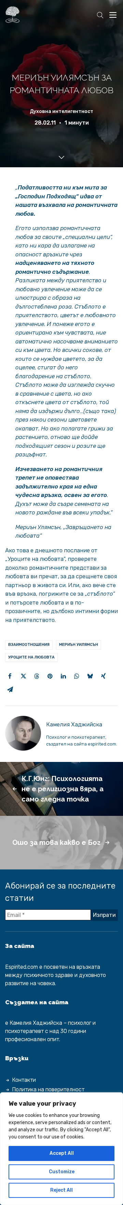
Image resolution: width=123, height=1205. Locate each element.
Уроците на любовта (31, 657)
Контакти (24, 1080)
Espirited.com (21, 967)
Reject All (61, 1190)
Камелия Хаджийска (74, 724)
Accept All (62, 1153)
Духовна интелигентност (61, 111)
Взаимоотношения (29, 644)
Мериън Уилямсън (78, 644)
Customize (61, 1172)
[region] (61, 1148)
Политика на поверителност (48, 1089)
